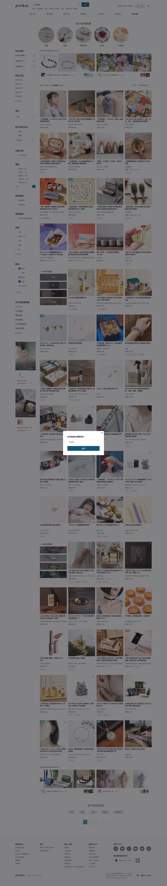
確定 (83, 448)
